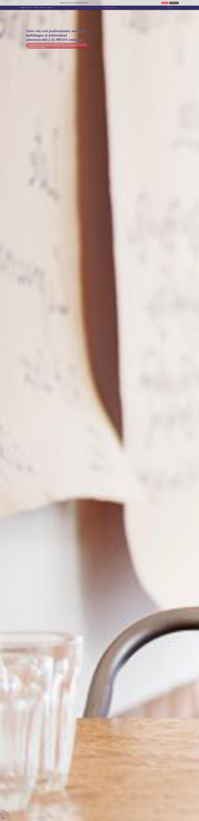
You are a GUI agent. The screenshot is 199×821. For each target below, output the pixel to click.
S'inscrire (164, 3)
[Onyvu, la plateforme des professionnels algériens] (26, 3)
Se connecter (174, 3)
